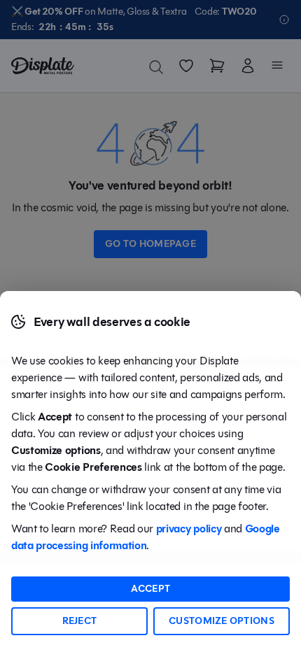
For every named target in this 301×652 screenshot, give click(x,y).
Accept (151, 589)
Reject (79, 621)
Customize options (221, 621)
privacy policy (189, 528)
